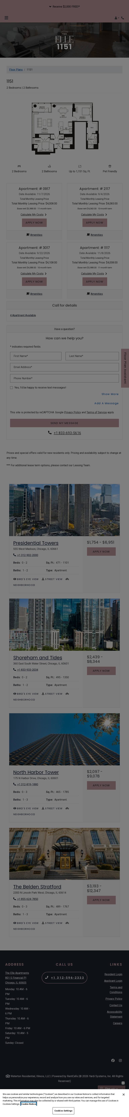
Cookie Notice (28, 1104)
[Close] (123, 1094)
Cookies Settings (63, 1110)
